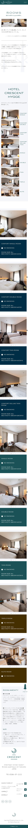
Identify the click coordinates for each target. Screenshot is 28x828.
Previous (1, 224)
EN (2, 801)
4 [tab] (16, 398)
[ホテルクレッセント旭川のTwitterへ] (25, 789)
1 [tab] (11, 238)
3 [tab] (15, 238)
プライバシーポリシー (20, 789)
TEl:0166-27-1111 (14, 774)
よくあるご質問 (20, 784)
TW (6, 801)
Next (27, 224)
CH (10, 801)
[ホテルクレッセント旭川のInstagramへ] (25, 783)
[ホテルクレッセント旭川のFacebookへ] (25, 795)
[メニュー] (25, 2)
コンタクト (19, 794)
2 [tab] (13, 238)
